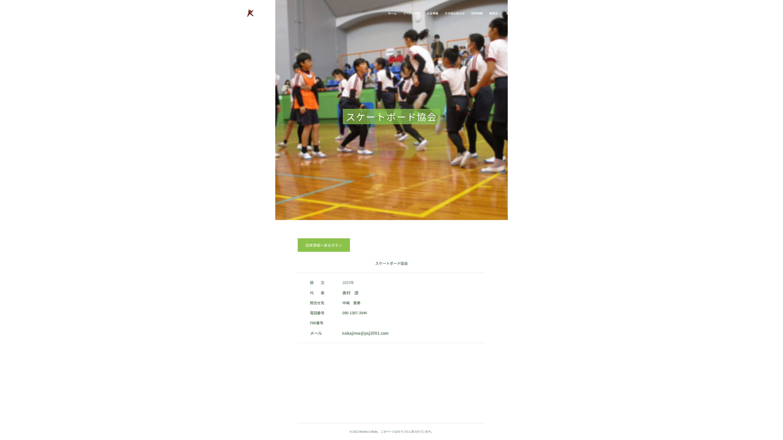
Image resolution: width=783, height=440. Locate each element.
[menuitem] (393, 13)
